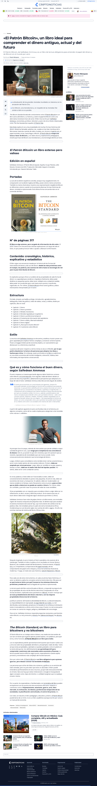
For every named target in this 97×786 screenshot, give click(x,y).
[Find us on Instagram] (14, 766)
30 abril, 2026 (16, 740)
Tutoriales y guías (36, 8)
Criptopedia (27, 8)
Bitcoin (57, 571)
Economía (50, 705)
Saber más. (26, 63)
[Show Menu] (2, 1)
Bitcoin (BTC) (32, 705)
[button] (5, 107)
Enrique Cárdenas (37, 722)
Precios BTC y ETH (67, 8)
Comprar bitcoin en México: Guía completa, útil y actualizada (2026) (46, 718)
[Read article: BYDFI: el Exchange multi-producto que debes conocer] (38, 746)
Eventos (44, 772)
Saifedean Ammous (26, 339)
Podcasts (19, 8)
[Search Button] (5, 1)
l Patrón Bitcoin (50, 115)
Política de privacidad (63, 770)
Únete (13, 16)
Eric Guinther (56, 554)
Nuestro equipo (61, 768)
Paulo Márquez (14, 57)
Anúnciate (76, 8)
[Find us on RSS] (9, 768)
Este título (13, 127)
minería (34, 615)
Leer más (35, 729)
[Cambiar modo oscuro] (8, 1)
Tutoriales (44, 768)
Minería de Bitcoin (31, 771)
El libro (12, 244)
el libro (49, 353)
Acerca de (60, 766)
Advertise (77, 770)
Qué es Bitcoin (30, 766)
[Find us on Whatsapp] (14, 768)
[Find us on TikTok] (11, 768)
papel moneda (42, 567)
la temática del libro (50, 683)
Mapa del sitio (61, 774)
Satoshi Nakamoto (48, 571)
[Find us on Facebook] (9, 766)
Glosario (45, 8)
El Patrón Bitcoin (31, 639)
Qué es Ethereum (31, 773)
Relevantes (22, 707)
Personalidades (14, 707)
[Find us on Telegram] (19, 766)
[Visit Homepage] (48, 4)
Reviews (52, 8)
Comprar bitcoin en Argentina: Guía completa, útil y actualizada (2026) (22, 737)
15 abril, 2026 (47, 739)
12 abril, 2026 (16, 749)
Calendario (58, 8)
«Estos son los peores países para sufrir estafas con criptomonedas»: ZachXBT (84, 116)
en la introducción (25, 376)
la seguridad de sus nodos (42, 603)
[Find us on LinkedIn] (21, 766)
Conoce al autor (85, 87)
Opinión (44, 770)
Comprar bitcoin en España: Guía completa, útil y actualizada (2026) (22, 745)
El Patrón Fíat (38, 123)
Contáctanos (78, 766)
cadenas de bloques (47, 615)
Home (4, 33)
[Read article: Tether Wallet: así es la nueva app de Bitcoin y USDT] (38, 738)
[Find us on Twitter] (11, 766)
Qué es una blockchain (32, 775)
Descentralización (42, 705)
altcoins (59, 615)
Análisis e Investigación (22, 705)
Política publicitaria (62, 772)
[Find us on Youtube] (16, 766)
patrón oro (55, 131)
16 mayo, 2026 (45, 722)
